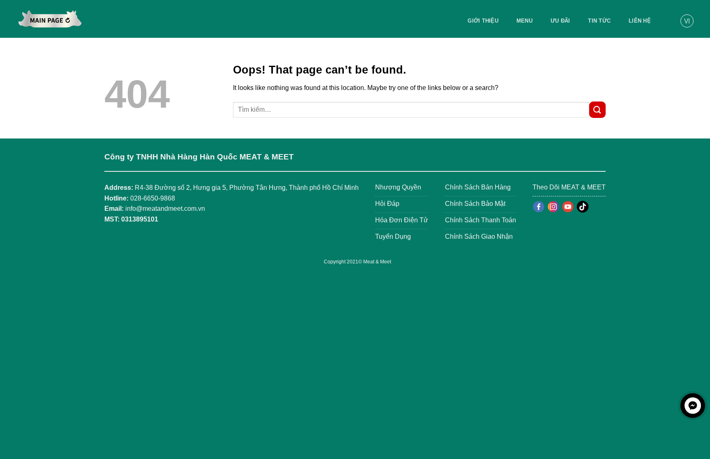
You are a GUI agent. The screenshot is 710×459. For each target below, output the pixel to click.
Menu (524, 21)
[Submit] (597, 109)
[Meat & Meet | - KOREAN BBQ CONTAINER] (49, 18)
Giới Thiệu (483, 21)
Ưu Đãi (560, 21)
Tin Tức (599, 21)
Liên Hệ (640, 21)
